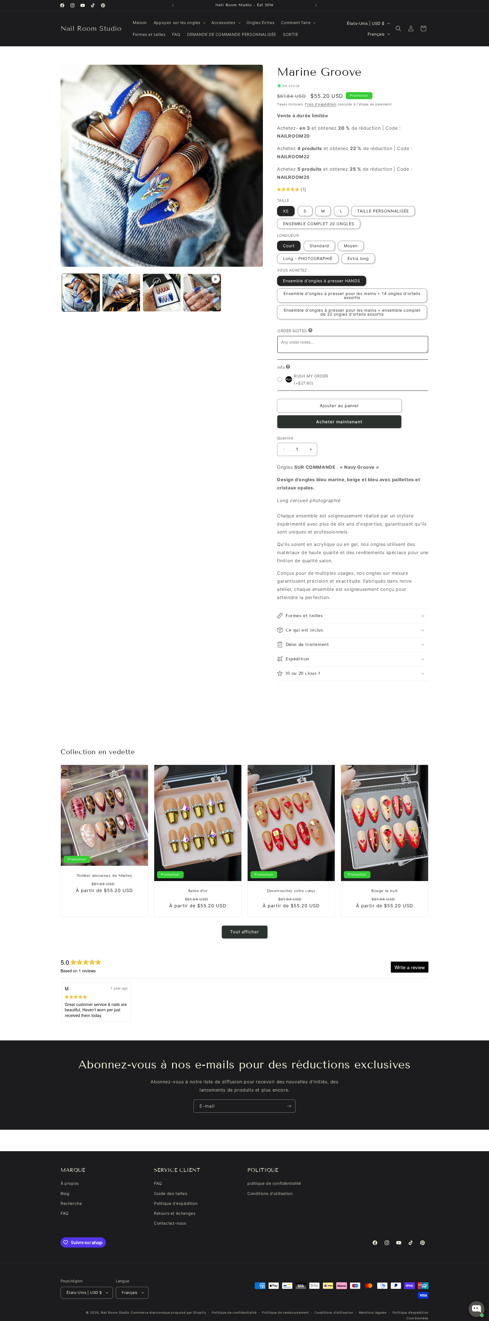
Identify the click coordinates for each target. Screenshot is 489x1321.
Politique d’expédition (410, 1312)
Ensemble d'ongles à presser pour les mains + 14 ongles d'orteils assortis (352, 295)
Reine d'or (198, 891)
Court (289, 245)
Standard (319, 245)
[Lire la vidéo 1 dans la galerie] (202, 292)
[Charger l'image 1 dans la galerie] (81, 292)
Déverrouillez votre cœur (291, 891)
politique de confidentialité (274, 1183)
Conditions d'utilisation (270, 1193)
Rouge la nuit (384, 891)
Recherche (71, 1203)
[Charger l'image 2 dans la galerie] (121, 292)
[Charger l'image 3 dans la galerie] (162, 292)
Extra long (358, 258)
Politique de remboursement (285, 1312)
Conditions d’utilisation (333, 1312)
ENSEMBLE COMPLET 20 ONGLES (318, 223)
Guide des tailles (170, 1193)
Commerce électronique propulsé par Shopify (168, 1312)
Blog (65, 1193)
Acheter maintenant (339, 421)
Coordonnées (417, 1318)
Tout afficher (244, 932)
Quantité (285, 438)
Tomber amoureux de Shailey (104, 875)
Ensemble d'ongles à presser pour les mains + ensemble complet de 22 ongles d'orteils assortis (352, 311)
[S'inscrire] (289, 1106)
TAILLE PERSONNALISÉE (383, 210)
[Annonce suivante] (316, 5)
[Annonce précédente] (173, 5)
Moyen (351, 245)
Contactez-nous (170, 1223)
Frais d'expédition (320, 104)
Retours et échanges (174, 1213)
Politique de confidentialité (234, 1312)
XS (286, 210)
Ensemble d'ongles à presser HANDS (321, 280)
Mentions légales (373, 1312)
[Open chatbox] (476, 1309)
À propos (70, 1183)
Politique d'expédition (176, 1203)
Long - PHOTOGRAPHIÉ (308, 258)
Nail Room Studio (115, 1312)
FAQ (65, 1213)
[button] (179, 23)
